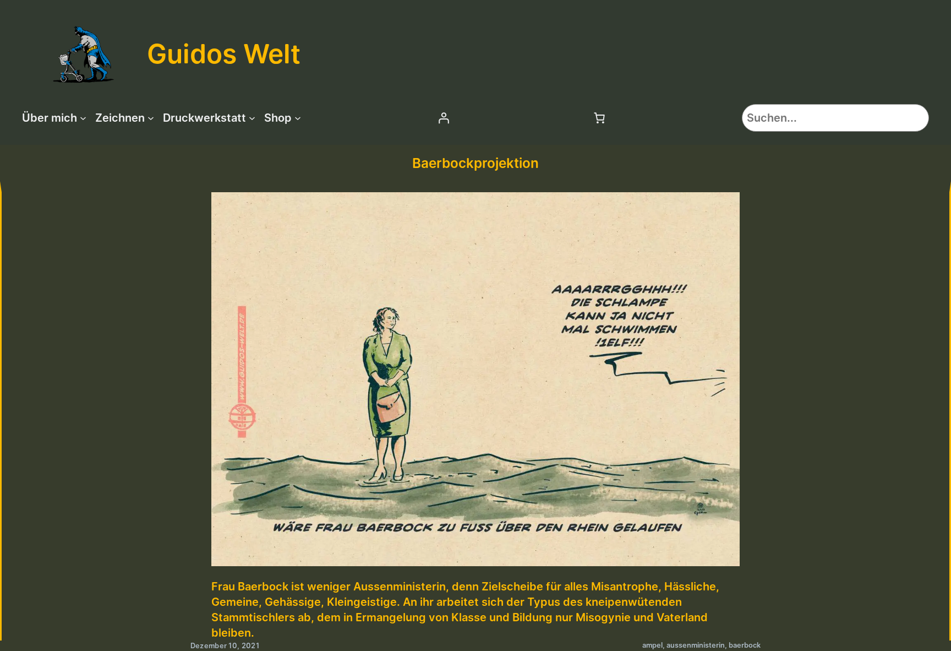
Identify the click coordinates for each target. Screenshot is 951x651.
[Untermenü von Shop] (297, 118)
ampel (652, 645)
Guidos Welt (223, 53)
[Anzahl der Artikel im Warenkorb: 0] (599, 118)
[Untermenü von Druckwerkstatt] (252, 118)
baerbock (745, 645)
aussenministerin (695, 645)
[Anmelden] (443, 118)
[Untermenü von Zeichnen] (150, 118)
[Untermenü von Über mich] (83, 118)
